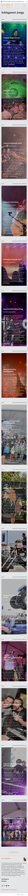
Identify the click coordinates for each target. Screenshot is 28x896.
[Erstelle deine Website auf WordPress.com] (14, 1)
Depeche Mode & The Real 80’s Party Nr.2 (13, 765)
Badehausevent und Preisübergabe (11, 422)
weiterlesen (11, 64)
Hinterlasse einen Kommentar (19, 19)
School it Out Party (10, 202)
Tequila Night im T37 (11, 38)
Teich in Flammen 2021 (12, 143)
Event (2, 19)
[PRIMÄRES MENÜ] (25, 6)
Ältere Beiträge (14, 852)
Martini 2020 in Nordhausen (9, 370)
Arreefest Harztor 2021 (12, 259)
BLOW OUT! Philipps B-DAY (12, 706)
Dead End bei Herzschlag (13, 309)
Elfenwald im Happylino (13, 488)
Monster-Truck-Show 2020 (12, 596)
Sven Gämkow (12, 40)
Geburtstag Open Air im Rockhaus (12, 659)
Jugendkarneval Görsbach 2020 (13, 819)
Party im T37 (8, 91)
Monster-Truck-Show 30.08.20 (12, 548)
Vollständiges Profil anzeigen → (9, 889)
